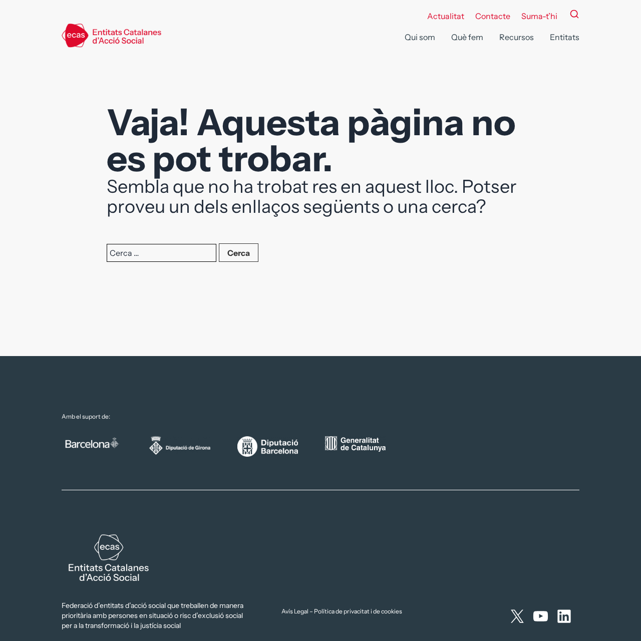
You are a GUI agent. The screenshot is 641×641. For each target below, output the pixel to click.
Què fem (467, 37)
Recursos (516, 37)
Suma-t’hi (539, 16)
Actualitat (445, 16)
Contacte (492, 16)
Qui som (420, 37)
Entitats (564, 37)
